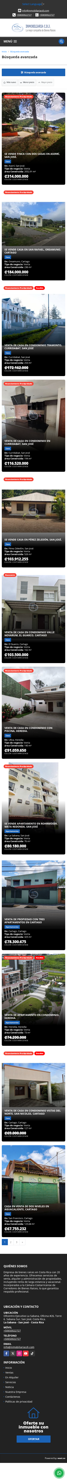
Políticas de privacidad (18, 1401)
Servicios (10, 1382)
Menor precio (28, 82)
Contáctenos (12, 1396)
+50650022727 (24, 14)
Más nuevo (11, 82)
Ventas (9, 1372)
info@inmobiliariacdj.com (35, 10)
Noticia (9, 1387)
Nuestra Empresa (15, 1392)
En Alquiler (12, 1377)
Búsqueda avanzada (19, 51)
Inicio (4, 51)
